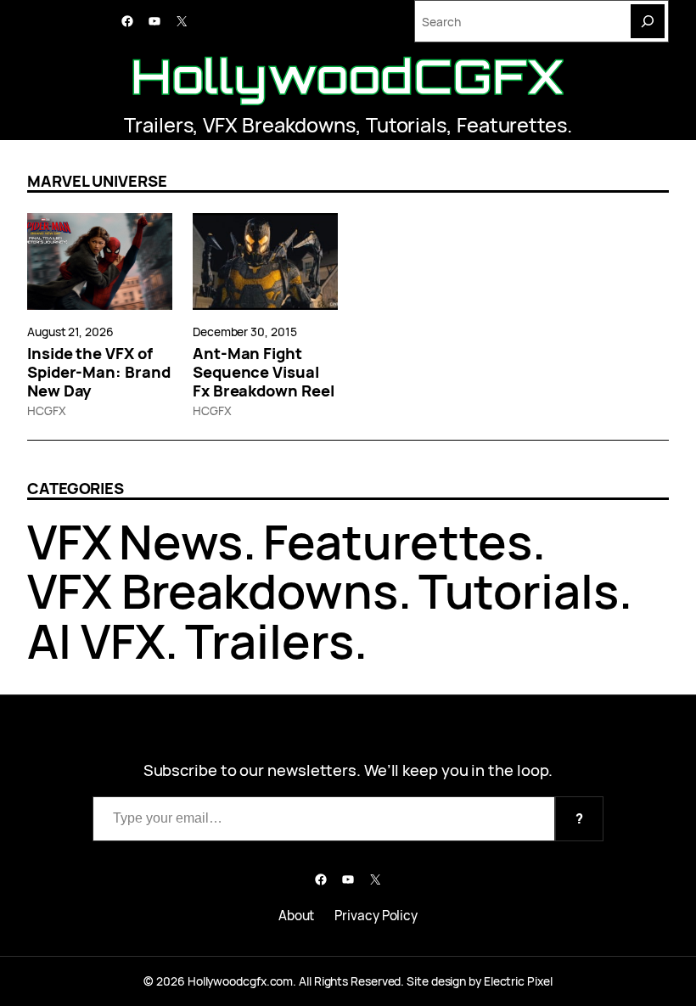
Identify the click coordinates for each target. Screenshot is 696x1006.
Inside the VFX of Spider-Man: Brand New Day (98, 372)
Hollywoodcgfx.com (240, 981)
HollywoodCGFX (348, 76)
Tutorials (406, 124)
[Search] (648, 21)
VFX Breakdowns (279, 124)
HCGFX (46, 410)
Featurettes (512, 124)
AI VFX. (102, 640)
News (181, 541)
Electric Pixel (518, 981)
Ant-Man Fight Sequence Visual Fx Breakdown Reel (263, 372)
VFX (69, 541)
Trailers (158, 124)
